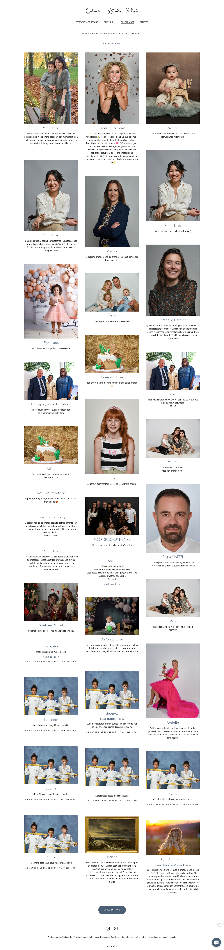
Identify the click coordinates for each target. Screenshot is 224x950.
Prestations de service (87, 22)
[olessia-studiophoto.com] (112, 11)
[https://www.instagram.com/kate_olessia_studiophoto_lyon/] (108, 928)
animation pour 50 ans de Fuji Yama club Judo (116, 33)
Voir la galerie (110, 584)
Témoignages (127, 22)
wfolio (114, 946)
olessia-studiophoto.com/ (112, 719)
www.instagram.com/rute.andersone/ (173, 865)
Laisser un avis (114, 43)
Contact (144, 22)
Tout (84, 33)
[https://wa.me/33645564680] (116, 928)
